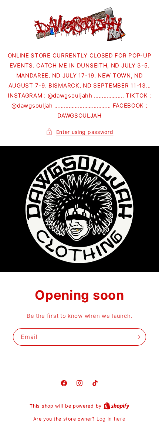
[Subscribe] (137, 336)
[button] (80, 131)
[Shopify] (116, 406)
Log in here (111, 419)
